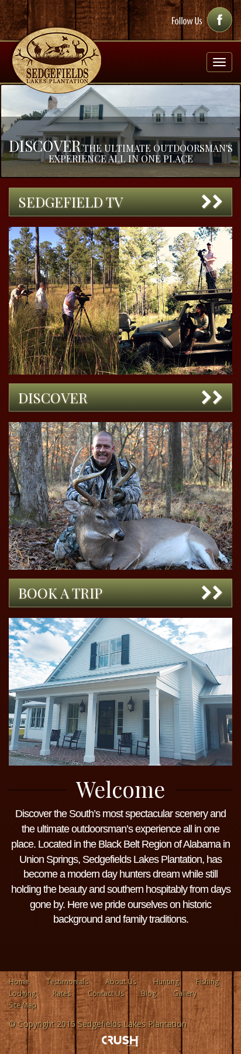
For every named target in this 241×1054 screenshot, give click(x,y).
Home (19, 982)
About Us (120, 982)
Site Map (23, 1005)
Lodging (22, 993)
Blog (148, 993)
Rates (62, 993)
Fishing (207, 982)
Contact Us (106, 993)
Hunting (166, 982)
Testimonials (67, 982)
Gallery (185, 993)
